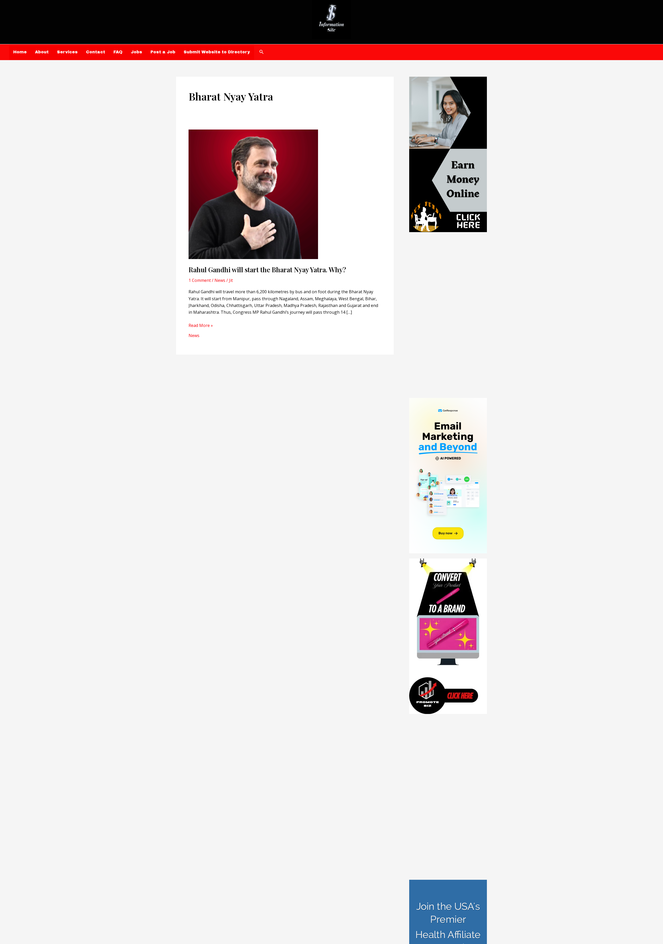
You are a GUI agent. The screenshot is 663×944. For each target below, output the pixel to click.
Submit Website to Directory (217, 52)
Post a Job (162, 52)
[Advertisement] (448, 315)
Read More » (201, 325)
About (42, 52)
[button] (261, 52)
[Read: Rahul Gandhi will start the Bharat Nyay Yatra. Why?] (253, 194)
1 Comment (200, 280)
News (219, 280)
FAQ (117, 52)
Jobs (136, 52)
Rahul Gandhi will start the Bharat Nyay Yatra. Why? (267, 269)
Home (20, 52)
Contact (95, 52)
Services (67, 52)
